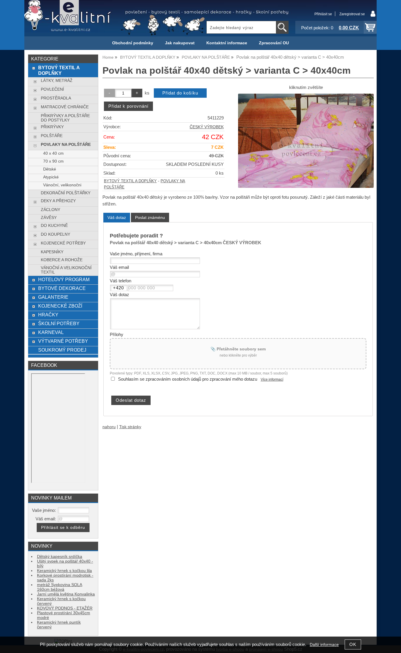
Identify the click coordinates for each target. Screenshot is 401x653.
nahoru (109, 427)
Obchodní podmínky (132, 43)
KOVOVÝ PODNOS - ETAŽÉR (64, 608)
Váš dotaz (116, 217)
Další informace (324, 644)
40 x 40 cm (53, 153)
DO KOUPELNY (55, 234)
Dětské (49, 169)
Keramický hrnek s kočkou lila (64, 570)
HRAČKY (48, 314)
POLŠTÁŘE (52, 136)
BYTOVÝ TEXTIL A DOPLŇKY (130, 181)
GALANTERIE (53, 297)
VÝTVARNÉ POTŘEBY (63, 341)
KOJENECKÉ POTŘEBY (63, 243)
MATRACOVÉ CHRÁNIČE (65, 107)
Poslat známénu (150, 217)
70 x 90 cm (53, 161)
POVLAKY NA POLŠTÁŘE (66, 144)
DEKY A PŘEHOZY (58, 201)
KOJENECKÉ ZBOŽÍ (60, 305)
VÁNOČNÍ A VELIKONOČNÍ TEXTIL (66, 270)
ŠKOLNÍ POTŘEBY (59, 323)
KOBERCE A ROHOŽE (61, 260)
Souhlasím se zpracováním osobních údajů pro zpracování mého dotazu (187, 379)
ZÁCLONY (50, 209)
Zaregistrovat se (352, 14)
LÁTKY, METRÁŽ (57, 80)
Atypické (51, 177)
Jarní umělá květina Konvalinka (66, 594)
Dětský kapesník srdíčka (59, 556)
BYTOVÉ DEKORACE (62, 288)
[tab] (116, 217)
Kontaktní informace (226, 43)
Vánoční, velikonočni (62, 185)
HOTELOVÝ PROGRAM (64, 279)
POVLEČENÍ (52, 89)
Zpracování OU (274, 43)
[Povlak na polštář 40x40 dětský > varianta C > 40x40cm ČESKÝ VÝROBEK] (306, 141)
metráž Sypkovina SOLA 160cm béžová (59, 587)
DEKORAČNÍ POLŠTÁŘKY (65, 193)
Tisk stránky (130, 427)
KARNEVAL (51, 332)
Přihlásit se (323, 14)
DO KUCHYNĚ (54, 225)
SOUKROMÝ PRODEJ (62, 349)
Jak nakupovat (180, 43)
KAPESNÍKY (52, 252)
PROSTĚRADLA (56, 98)
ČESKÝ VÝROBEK (207, 127)
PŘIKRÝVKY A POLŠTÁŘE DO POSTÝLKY (65, 118)
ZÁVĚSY (49, 217)
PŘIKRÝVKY (52, 127)
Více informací (272, 379)
